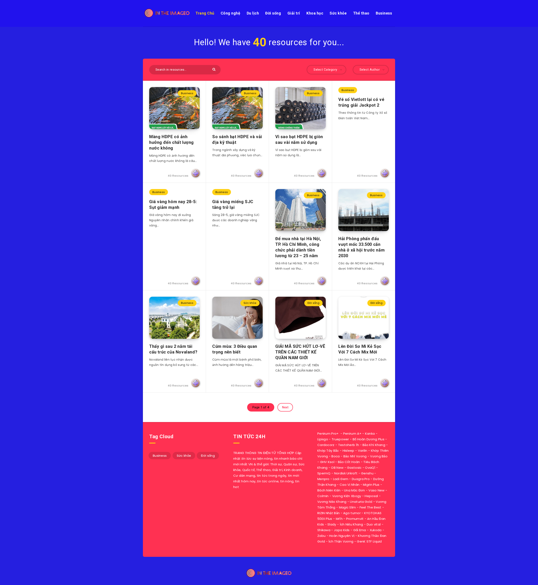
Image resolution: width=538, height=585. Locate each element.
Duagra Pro (361, 479)
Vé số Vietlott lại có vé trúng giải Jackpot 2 (361, 102)
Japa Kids (342, 530)
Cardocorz (326, 445)
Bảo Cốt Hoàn (349, 462)
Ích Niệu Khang (351, 524)
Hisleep (348, 450)
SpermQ (324, 473)
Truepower (340, 439)
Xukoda (376, 530)
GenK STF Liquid (369, 541)
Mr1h (339, 518)
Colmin (323, 496)
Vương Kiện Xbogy (346, 496)
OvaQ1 (370, 467)
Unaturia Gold (361, 501)
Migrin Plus (371, 484)
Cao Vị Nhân (349, 484)
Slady (331, 524)
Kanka (370, 433)
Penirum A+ (352, 433)
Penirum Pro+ (328, 433)
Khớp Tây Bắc (328, 450)
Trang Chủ (204, 13)
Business (384, 13)
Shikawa (323, 530)
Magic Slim (347, 507)
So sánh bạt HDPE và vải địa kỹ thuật (237, 139)
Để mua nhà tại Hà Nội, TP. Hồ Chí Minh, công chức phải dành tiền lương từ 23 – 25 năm (298, 247)
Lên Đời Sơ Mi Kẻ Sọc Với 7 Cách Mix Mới (359, 349)
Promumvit (355, 518)
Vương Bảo (379, 456)
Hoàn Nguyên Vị (341, 535)
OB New (337, 467)
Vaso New (376, 490)
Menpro (323, 479)
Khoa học (314, 13)
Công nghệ (230, 13)
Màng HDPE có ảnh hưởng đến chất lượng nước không (171, 142)
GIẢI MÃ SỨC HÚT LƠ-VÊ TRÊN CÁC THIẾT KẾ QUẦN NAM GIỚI (300, 352)
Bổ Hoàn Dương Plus (368, 439)
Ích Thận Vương (340, 541)
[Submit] (214, 69)
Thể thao (361, 13)
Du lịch (253, 13)
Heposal (371, 496)
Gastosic (354, 467)
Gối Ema (359, 530)
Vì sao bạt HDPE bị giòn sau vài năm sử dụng (299, 139)
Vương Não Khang (332, 501)
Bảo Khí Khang (374, 445)
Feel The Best (370, 507)
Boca (335, 456)
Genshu (367, 473)
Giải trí (293, 13)
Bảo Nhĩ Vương (355, 456)
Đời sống (273, 13)
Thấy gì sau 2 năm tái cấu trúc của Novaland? (173, 349)
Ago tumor (352, 513)
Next (285, 407)
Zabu (321, 535)
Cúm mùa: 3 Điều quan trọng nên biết (234, 349)
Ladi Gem (340, 479)
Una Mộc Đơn (354, 490)
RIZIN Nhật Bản (328, 513)
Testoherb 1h (348, 445)
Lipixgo (322, 439)
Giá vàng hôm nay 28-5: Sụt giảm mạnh (173, 204)
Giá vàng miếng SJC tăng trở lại (232, 204)
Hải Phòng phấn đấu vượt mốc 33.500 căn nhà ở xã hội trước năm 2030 (361, 247)
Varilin (362, 450)
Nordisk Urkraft (346, 473)
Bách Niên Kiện (328, 490)
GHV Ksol (327, 462)
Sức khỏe (338, 13)
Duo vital (374, 524)
